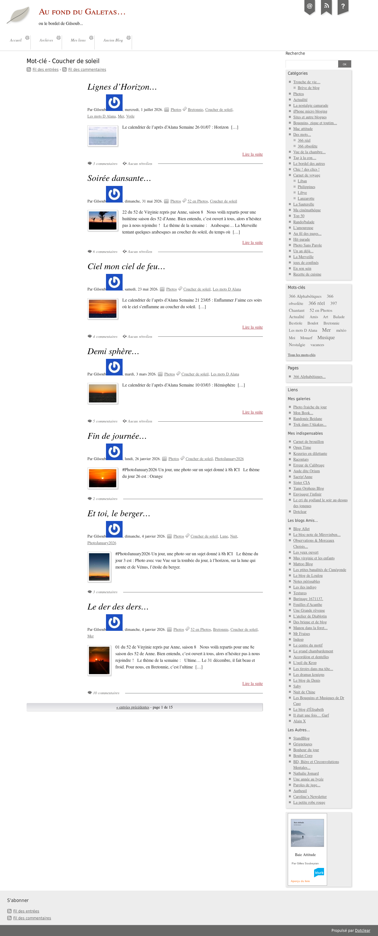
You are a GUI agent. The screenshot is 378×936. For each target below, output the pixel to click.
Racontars (301, 459)
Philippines (306, 186)
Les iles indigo (304, 587)
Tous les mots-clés (301, 354)
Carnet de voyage (306, 175)
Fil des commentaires (87, 69)
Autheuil (300, 790)
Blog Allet (301, 528)
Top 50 (298, 215)
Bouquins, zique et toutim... (315, 122)
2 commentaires (105, 498)
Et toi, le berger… (119, 513)
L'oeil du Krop (305, 662)
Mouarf (306, 337)
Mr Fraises (301, 633)
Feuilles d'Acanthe (307, 604)
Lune (224, 536)
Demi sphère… (113, 351)
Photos (176, 109)
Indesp (298, 639)
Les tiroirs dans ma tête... (313, 668)
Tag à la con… (304, 157)
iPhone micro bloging (310, 111)
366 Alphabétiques (305, 296)
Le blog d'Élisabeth (308, 709)
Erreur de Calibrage (308, 465)
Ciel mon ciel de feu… (126, 266)
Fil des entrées (46, 69)
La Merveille (303, 256)
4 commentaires (105, 336)
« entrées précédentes (132, 707)
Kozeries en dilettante (310, 453)
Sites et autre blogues (310, 117)
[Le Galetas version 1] (343, 15)
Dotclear (300, 511)
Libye (302, 192)
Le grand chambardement (313, 651)
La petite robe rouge (309, 802)
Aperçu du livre (300, 881)
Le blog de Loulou (308, 575)
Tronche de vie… (306, 81)
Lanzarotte (306, 198)
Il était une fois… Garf (311, 715)
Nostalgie (297, 344)
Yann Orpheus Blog (308, 488)
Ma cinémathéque (307, 209)
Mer (121, 116)
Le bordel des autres (309, 163)
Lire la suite (252, 154)
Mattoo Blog (303, 563)
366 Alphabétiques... (309, 376)
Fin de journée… (117, 435)
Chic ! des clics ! (306, 169)
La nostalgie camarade (310, 105)
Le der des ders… (118, 606)
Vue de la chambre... (309, 151)
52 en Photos (198, 201)
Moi (292, 337)
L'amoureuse (303, 227)
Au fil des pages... (307, 233)
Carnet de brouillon (308, 441)
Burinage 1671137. (308, 598)
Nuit (233, 536)
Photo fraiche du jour (310, 406)
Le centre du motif (308, 645)
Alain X (299, 721)
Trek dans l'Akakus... (310, 424)
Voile (130, 116)
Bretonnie (195, 109)
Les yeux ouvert (306, 552)
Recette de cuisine (307, 274)
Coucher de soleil (218, 109)
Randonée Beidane (307, 418)
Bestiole (295, 323)
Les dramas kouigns (308, 674)
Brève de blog (309, 87)
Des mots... (302, 134)
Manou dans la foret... (310, 627)
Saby (297, 686)
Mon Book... (303, 412)
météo (341, 330)
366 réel (304, 140)
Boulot (312, 323)
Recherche (295, 53)
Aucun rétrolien (140, 163)
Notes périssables (306, 581)
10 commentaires (106, 692)
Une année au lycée (308, 779)
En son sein (302, 268)
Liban (302, 180)
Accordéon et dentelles (311, 656)
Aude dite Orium (306, 470)
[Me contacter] (310, 15)
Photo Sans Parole (307, 245)
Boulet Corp (302, 755)
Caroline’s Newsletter (310, 796)
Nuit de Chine (304, 691)
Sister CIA (301, 482)
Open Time (302, 447)
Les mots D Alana (101, 116)
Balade (339, 316)
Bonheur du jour (306, 749)
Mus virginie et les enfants (314, 558)
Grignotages (302, 743)
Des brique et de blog (310, 621)
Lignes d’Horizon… (122, 86)
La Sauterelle (303, 204)
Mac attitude (303, 128)
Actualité (300, 99)
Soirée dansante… (119, 177)
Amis (314, 316)
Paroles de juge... (306, 784)
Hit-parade (301, 239)
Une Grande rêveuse (309, 610)
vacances (317, 344)
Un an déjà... (303, 250)
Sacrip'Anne (302, 476)
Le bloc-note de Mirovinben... (317, 534)
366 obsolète (307, 146)
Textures (300, 592)
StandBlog (301, 738)
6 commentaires (105, 251)
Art (325, 316)
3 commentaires (105, 163)
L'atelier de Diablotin (310, 616)
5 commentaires (105, 421)
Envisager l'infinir (307, 494)
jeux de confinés (306, 262)
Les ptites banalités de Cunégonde (319, 569)
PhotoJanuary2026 (229, 458)
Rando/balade (303, 221)
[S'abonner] (326, 15)
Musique (326, 337)
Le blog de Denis (306, 680)
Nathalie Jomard (306, 773)
